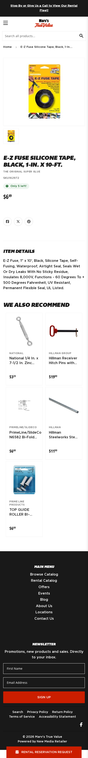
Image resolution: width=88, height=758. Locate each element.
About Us (44, 606)
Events (44, 593)
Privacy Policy (37, 712)
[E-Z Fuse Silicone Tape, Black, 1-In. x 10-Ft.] (11, 136)
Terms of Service (22, 716)
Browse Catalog (44, 574)
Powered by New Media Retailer (42, 741)
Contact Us (44, 618)
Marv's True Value (48, 736)
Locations (44, 612)
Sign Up (44, 697)
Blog (44, 599)
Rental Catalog (44, 580)
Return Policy (62, 712)
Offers (44, 587)
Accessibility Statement (57, 716)
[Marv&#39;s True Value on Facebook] (81, 725)
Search (17, 712)
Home (7, 47)
